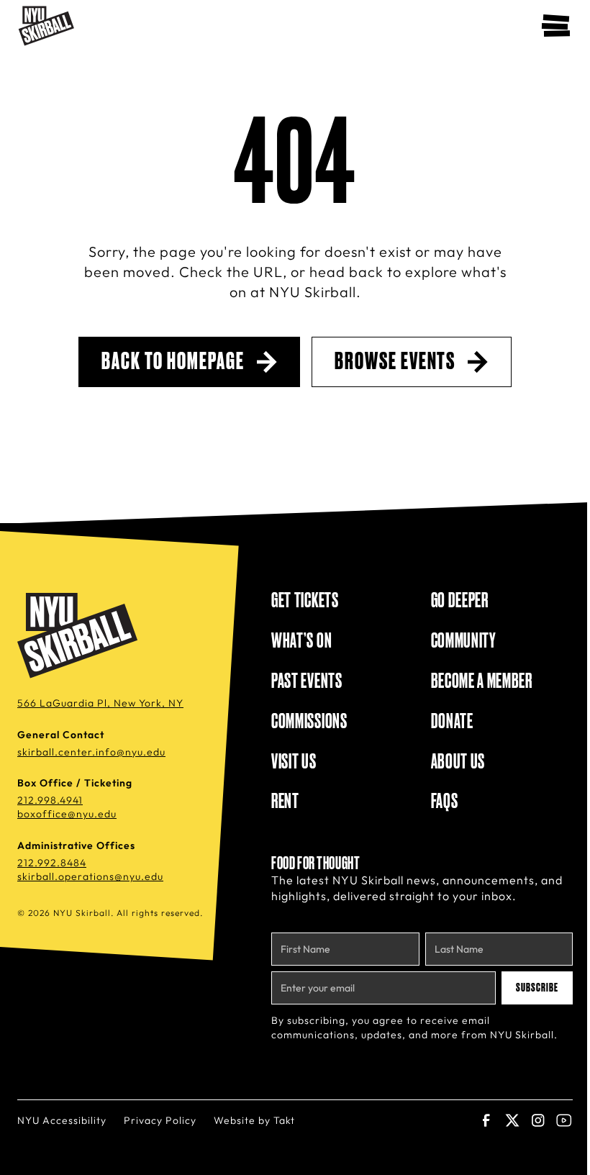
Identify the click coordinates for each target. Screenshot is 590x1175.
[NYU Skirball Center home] (79, 636)
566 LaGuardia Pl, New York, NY (100, 703)
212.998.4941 (50, 800)
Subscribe (537, 988)
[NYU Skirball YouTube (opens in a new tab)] (564, 1120)
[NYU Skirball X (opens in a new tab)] (512, 1120)
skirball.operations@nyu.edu (90, 876)
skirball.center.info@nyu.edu (91, 751)
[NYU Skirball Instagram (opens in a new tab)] (538, 1120)
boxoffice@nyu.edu (67, 813)
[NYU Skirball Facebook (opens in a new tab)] (486, 1120)
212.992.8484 (51, 862)
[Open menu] (555, 26)
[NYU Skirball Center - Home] (46, 25)
